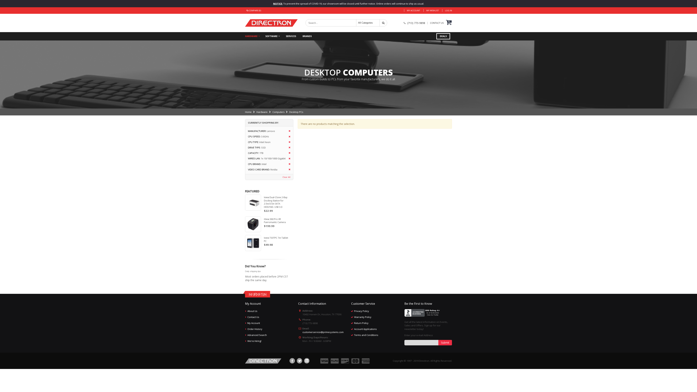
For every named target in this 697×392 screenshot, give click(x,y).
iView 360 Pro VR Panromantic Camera (275, 221)
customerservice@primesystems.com (323, 332)
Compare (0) (255, 10)
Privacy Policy (361, 311)
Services (291, 36)
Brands (307, 36)
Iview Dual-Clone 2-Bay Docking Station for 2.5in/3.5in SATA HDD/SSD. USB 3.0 (275, 202)
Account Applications (365, 329)
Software (271, 36)
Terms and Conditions (366, 335)
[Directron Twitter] (299, 361)
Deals (443, 36)
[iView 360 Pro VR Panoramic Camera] (253, 224)
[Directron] (271, 23)
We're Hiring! (254, 341)
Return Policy (361, 323)
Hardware (251, 36)
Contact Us (253, 317)
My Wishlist (432, 10)
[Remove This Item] (288, 131)
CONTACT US (437, 23)
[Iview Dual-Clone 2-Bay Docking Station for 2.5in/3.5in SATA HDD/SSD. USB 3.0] (253, 202)
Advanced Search (257, 335)
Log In (448, 10)
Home (248, 112)
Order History (254, 329)
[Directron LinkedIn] (306, 361)
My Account (413, 10)
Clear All (286, 177)
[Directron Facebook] (292, 361)
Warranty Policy (362, 317)
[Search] (383, 22)
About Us (252, 311)
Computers (278, 112)
